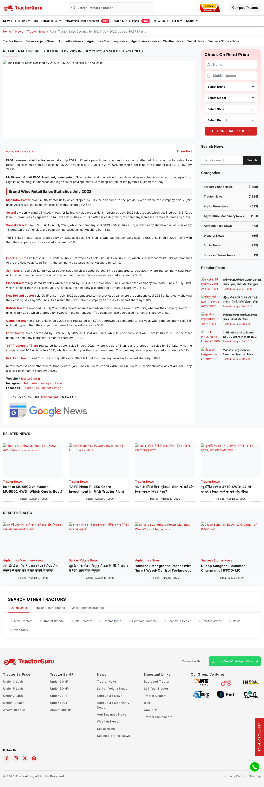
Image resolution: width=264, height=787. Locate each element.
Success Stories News (223, 41)
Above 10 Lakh (14, 710)
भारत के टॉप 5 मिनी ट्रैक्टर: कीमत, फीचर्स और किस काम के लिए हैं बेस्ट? (164, 489)
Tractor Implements (82, 21)
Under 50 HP (59, 688)
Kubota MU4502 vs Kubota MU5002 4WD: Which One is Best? (33, 489)
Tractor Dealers (155, 695)
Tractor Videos (212, 621)
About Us (151, 710)
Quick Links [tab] (19, 607)
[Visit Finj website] (226, 694)
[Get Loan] (209, 7)
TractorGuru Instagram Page (43, 383)
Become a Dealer (179, 621)
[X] (25, 758)
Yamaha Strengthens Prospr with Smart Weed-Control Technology (163, 568)
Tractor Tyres (112, 621)
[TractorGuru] (29, 661)
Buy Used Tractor (157, 681)
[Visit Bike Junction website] (201, 682)
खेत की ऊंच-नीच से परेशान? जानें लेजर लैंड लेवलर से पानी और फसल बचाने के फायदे (30, 568)
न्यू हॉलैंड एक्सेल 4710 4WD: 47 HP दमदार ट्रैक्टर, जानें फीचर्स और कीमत (226, 489)
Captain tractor (17, 320)
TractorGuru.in (30, 378)
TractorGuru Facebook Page (42, 387)
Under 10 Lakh (14, 702)
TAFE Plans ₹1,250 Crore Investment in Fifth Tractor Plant (96, 489)
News (19, 31)
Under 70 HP (59, 695)
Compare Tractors (245, 8)
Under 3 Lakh (13, 681)
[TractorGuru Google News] (47, 406)
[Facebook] (7, 758)
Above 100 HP (60, 710)
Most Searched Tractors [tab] (87, 607)
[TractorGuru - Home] (23, 7)
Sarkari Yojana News (40, 41)
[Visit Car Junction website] (251, 694)
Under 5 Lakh (13, 688)
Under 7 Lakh (13, 695)
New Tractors (23, 621)
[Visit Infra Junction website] (251, 682)
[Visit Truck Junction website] (201, 694)
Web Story (21, 629)
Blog (147, 702)
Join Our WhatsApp (237, 661)
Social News (195, 41)
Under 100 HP (60, 702)
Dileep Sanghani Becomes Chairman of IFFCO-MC (223, 568)
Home (7, 31)
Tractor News (36, 31)
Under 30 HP (59, 681)
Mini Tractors (83, 621)
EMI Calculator (126, 21)
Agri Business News (145, 41)
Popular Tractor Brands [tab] (49, 607)
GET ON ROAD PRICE (228, 131)
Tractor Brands (54, 621)
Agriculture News (71, 41)
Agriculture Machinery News (107, 41)
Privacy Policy (234, 776)
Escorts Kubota (17, 258)
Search (252, 160)
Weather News (173, 41)
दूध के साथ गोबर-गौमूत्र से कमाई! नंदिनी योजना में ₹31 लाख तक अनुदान (98, 568)
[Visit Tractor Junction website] (226, 682)
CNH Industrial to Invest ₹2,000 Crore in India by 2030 (239, 337)
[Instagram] (16, 758)
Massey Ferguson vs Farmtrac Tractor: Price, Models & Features (238, 354)
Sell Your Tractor (156, 688)
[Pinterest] (34, 758)
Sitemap (255, 776)
